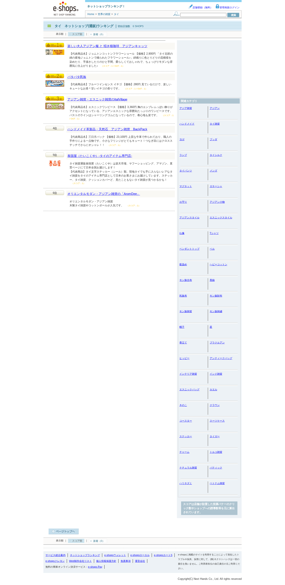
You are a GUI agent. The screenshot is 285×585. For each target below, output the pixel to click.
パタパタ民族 (76, 77)
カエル (213, 389)
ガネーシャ (216, 186)
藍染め (183, 264)
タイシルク (216, 155)
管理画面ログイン (229, 7)
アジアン (215, 108)
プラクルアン (217, 342)
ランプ (183, 155)
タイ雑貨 (215, 123)
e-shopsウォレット (115, 555)
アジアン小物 (217, 201)
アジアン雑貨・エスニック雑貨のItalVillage (97, 99)
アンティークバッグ (221, 358)
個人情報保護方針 (106, 561)
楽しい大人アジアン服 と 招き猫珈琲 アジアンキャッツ (107, 46)
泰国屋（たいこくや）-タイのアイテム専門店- (99, 156)
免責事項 (126, 561)
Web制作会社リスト (80, 561)
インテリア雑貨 (188, 373)
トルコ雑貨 (216, 452)
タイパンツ (185, 170)
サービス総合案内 (55, 555)
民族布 (183, 295)
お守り (183, 201)
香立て (183, 342)
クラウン (215, 405)
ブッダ (213, 139)
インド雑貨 (216, 373)
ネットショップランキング (85, 555)
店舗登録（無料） (203, 7)
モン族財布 (216, 295)
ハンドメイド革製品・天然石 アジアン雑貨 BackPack (107, 129)
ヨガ (181, 139)
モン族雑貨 (185, 311)
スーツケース (217, 420)
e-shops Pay (95, 566)
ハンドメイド (186, 123)
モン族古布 (185, 280)
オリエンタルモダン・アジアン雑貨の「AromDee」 (103, 193)
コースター (185, 420)
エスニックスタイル (221, 217)
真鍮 (212, 280)
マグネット (185, 186)
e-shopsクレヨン (55, 561)
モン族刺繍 (216, 311)
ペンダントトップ (189, 248)
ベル (212, 248)
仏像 (181, 233)
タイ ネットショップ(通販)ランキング (84, 26)
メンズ (213, 170)
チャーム (184, 452)
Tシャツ (214, 233)
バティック (216, 467)
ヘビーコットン (218, 264)
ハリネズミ (185, 483)
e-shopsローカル (140, 555)
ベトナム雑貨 (217, 483)
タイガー (215, 436)
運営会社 (140, 561)
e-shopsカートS (163, 555)
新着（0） (99, 34)
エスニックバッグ (189, 389)
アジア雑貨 (185, 108)
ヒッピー (184, 358)
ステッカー (185, 436)
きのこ (183, 405)
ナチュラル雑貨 (188, 467)
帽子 (181, 327)
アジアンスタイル (189, 217)
